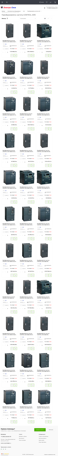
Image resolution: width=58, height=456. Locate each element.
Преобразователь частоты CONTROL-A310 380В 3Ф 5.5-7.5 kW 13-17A (27, 371)
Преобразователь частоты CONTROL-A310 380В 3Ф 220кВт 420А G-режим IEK (9, 297)
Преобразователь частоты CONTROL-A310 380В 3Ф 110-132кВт (26, 261)
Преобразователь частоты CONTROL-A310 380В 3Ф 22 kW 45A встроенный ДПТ (43, 407)
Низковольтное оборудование (14, 11)
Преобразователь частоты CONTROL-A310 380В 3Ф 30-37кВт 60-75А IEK (9, 224)
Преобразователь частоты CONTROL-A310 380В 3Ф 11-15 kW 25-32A (9, 114)
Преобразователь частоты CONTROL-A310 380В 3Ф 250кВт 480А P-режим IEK (43, 78)
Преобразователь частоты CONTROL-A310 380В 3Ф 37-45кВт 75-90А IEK (26, 407)
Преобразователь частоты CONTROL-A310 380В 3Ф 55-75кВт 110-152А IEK (26, 224)
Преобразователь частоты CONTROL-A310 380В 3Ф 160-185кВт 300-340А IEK (26, 151)
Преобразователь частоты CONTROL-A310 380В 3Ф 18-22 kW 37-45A (9, 407)
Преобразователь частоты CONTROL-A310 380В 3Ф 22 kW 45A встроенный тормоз (43, 224)
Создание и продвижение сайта (49, 454)
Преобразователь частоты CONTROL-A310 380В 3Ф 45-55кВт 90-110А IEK (9, 151)
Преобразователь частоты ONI (33, 11)
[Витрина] (45, 18)
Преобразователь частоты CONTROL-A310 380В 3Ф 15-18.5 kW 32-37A (10, 187)
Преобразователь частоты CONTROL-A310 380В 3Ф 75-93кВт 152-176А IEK (9, 371)
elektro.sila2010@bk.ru (6, 443)
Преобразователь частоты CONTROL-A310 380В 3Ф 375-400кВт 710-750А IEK (26, 297)
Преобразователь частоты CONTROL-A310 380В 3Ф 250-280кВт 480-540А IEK (9, 41)
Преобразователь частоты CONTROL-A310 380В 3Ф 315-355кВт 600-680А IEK (26, 334)
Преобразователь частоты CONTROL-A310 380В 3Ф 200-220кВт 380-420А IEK (9, 261)
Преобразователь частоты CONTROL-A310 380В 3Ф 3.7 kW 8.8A (43, 187)
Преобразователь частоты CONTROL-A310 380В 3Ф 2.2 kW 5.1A (43, 297)
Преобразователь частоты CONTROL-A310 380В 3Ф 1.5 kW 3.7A (27, 187)
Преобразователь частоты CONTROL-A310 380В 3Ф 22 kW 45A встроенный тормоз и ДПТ (26, 78)
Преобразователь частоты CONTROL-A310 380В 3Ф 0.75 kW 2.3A (43, 41)
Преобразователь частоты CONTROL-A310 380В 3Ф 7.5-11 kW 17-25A (9, 78)
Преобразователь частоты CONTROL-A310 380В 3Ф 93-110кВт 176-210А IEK (43, 371)
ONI (24, 11)
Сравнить (6, 48)
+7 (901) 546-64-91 (52, 8)
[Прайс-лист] (51, 18)
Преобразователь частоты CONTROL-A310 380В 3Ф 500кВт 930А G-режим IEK (26, 41)
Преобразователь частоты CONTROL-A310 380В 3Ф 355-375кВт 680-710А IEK (43, 151)
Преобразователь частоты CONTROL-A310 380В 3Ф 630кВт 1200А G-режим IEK (43, 261)
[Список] (48, 18)
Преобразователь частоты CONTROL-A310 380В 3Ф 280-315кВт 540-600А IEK (9, 334)
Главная (3, 11)
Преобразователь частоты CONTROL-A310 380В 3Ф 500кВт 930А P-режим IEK (26, 114)
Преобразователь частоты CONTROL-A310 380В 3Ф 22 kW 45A (43, 114)
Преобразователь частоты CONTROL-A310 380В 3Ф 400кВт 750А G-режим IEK (43, 334)
